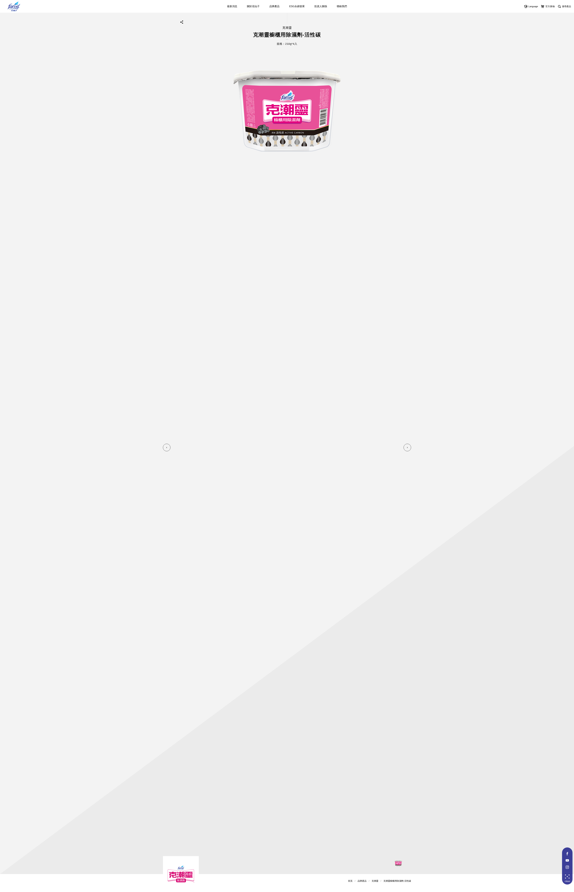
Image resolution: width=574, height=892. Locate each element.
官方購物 (550, 6)
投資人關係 (320, 6)
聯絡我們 (342, 6)
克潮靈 (375, 881)
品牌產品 (274, 6)
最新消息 (232, 6)
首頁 (350, 881)
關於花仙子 (253, 6)
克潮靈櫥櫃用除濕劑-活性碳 (397, 881)
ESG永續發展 (297, 6)
